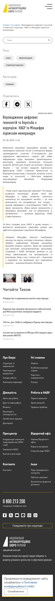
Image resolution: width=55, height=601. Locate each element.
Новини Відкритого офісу (40, 440)
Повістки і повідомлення (37, 376)
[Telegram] (23, 515)
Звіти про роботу (10, 398)
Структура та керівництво (8, 364)
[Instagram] (29, 515)
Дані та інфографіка (12, 402)
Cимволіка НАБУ (10, 449)
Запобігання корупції (12, 418)
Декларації (8, 423)
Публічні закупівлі (39, 477)
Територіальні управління (9, 372)
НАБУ (8, 58)
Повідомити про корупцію (28, 525)
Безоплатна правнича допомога (41, 483)
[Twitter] (11, 515)
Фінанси (6, 407)
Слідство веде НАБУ (40, 451)
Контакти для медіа (12, 453)
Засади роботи (9, 377)
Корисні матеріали (39, 446)
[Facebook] (5, 515)
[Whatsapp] (35, 515)
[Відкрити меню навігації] (48, 6)
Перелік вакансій (39, 398)
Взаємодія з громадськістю (9, 413)
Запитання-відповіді (12, 382)
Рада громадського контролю (39, 471)
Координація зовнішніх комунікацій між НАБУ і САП (13, 442)
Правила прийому (39, 407)
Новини (10, 84)
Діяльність (9, 392)
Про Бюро (9, 357)
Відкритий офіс (41, 433)
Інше (34, 464)
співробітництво (14, 65)
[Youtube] (17, 515)
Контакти (9, 464)
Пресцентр (10, 433)
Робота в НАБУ (40, 392)
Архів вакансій (38, 402)
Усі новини (38, 357)
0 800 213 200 (14, 501)
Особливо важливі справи (39, 369)
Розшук (34, 382)
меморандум (25, 58)
